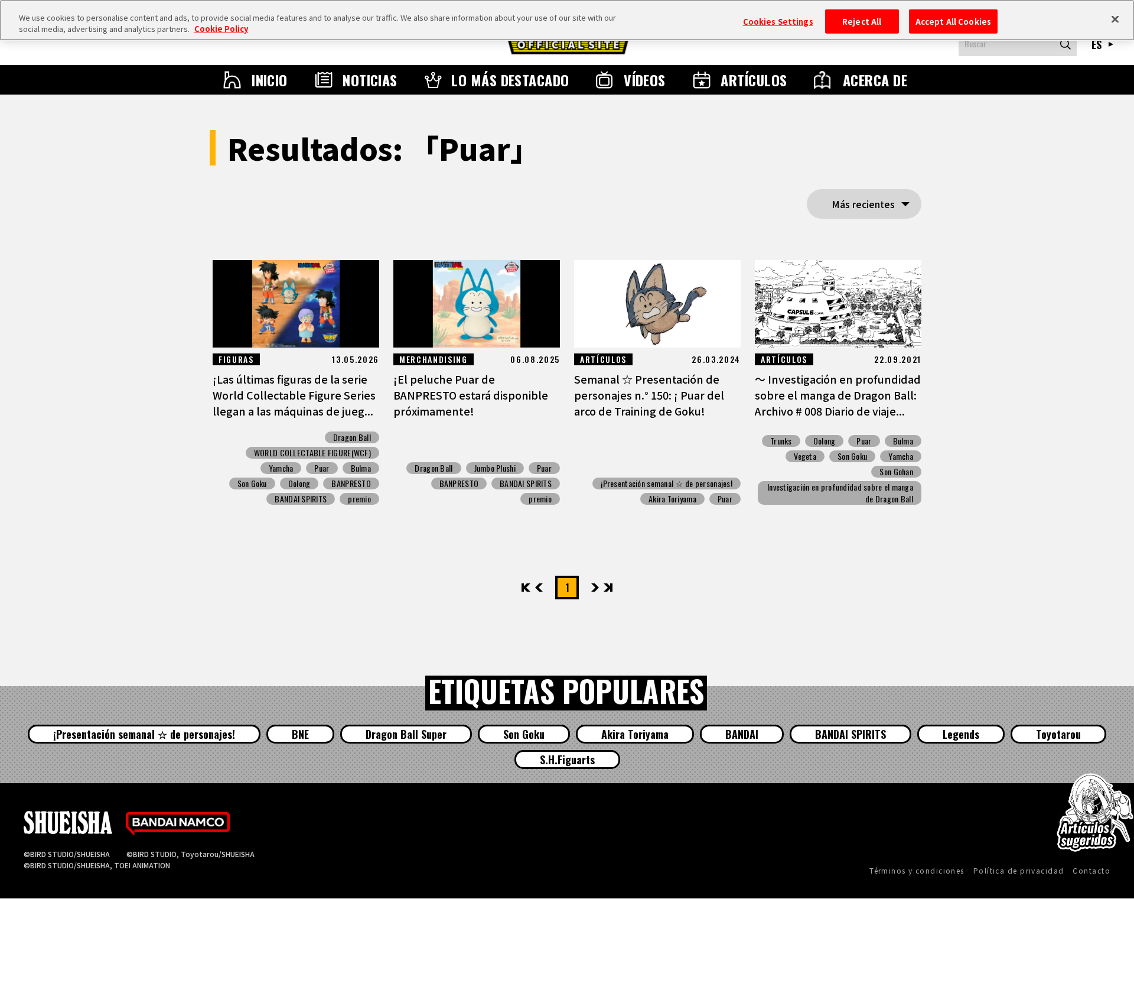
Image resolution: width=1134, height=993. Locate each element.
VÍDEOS (645, 79)
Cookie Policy (221, 29)
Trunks (781, 441)
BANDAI (741, 734)
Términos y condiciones (916, 870)
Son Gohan (896, 472)
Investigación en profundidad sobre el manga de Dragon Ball (840, 493)
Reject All (861, 21)
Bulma (361, 468)
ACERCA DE (875, 79)
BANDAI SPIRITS (301, 499)
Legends (961, 734)
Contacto (1091, 870)
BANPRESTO (351, 483)
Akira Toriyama (672, 499)
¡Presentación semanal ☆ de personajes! (666, 483)
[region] (567, 20)
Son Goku (252, 483)
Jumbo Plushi (495, 468)
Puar (321, 468)
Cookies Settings (778, 21)
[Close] (1115, 19)
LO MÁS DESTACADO (510, 79)
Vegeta (805, 456)
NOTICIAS (370, 79)
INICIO (270, 79)
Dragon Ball (352, 437)
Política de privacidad (1018, 870)
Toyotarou (1058, 734)
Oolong (299, 483)
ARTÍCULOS (754, 79)
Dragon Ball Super (406, 734)
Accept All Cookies (953, 21)
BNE (300, 734)
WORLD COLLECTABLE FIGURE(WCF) (312, 453)
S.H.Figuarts (567, 759)
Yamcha (281, 468)
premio (359, 499)
